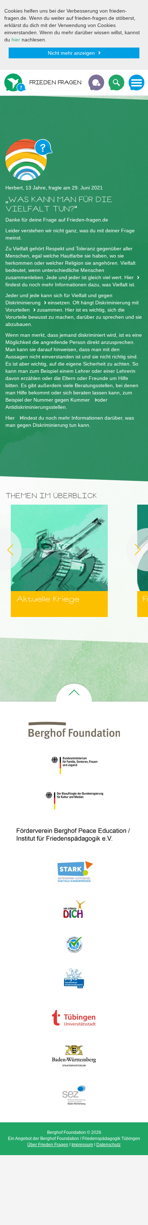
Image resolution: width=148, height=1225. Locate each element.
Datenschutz (108, 1144)
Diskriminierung (23, 302)
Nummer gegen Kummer (62, 400)
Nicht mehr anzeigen (71, 53)
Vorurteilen (17, 310)
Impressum (82, 1144)
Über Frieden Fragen (47, 1144)
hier (15, 40)
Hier (129, 277)
